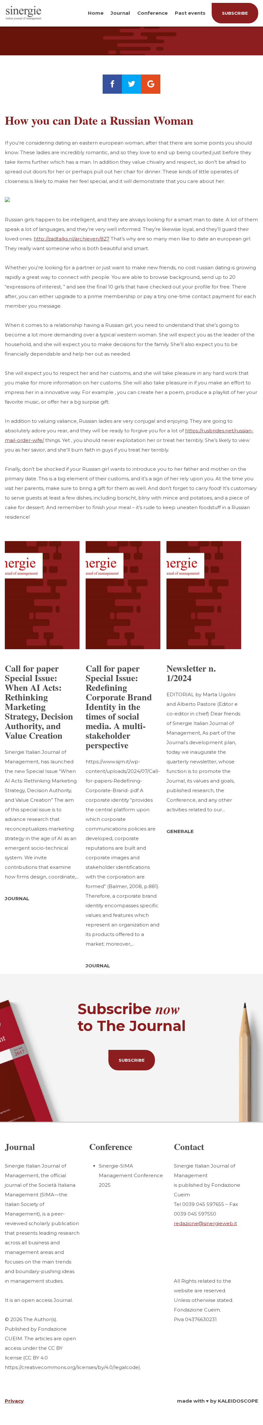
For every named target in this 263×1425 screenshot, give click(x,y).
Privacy (14, 1401)
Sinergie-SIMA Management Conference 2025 (131, 1175)
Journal (120, 13)
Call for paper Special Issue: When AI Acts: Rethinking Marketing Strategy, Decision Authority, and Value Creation (39, 702)
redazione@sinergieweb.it (205, 1223)
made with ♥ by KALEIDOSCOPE (217, 1401)
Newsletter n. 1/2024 (191, 673)
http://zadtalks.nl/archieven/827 (71, 239)
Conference (152, 13)
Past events (190, 13)
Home (96, 13)
